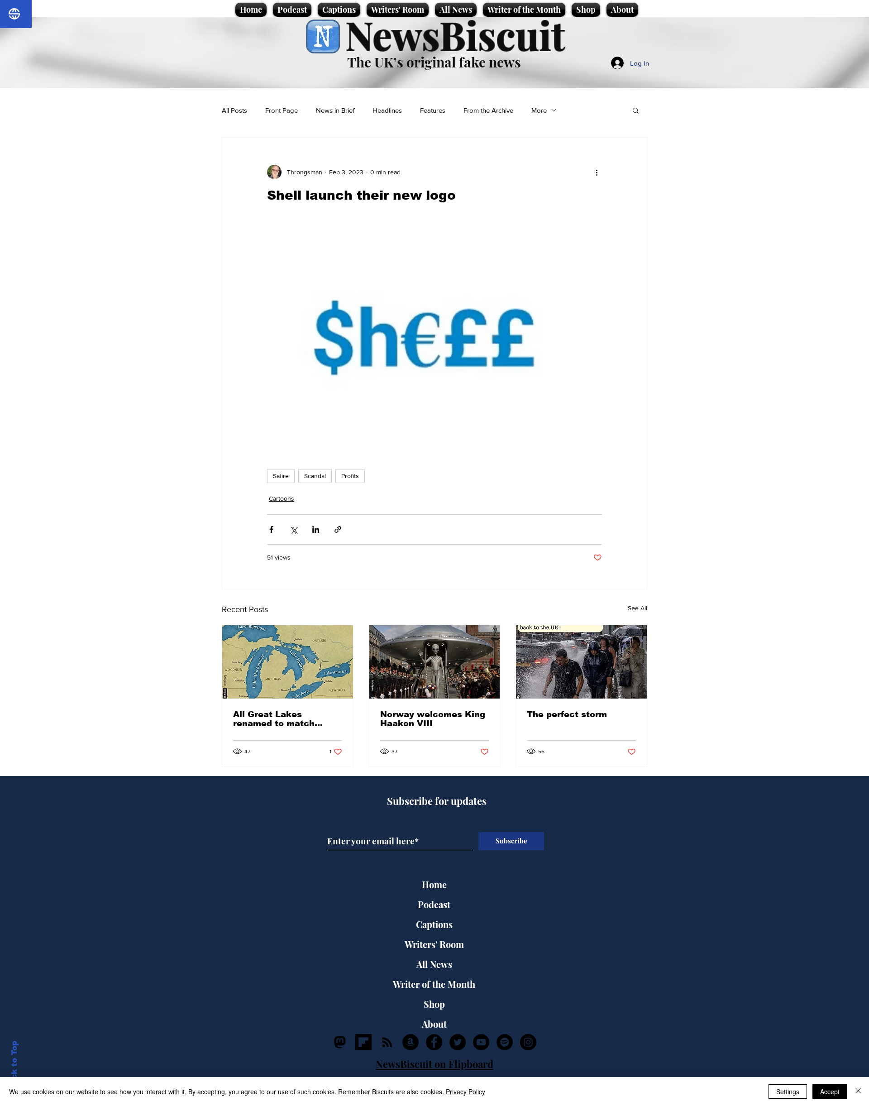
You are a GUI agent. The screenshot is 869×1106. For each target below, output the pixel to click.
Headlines (387, 110)
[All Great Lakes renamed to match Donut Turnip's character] (287, 662)
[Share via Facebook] (271, 529)
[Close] (858, 1091)
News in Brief (335, 110)
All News (434, 964)
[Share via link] (338, 529)
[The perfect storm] (581, 662)
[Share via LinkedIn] (315, 529)
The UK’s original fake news (434, 62)
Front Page (281, 110)
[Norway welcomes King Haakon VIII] (434, 662)
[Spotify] (505, 1042)
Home (434, 884)
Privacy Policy (465, 1091)
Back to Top (14, 1065)
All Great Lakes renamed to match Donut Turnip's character (274, 719)
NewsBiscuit (455, 35)
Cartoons (281, 498)
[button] (635, 110)
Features (432, 110)
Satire (281, 475)
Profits (350, 475)
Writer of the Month (434, 984)
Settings (787, 1091)
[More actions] (596, 172)
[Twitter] (457, 1042)
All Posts (234, 110)
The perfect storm (567, 714)
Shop (434, 1004)
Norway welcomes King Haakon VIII (432, 719)
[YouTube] (481, 1042)
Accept (830, 1091)
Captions (434, 924)
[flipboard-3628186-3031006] (363, 1042)
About (434, 1024)
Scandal (315, 475)
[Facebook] (434, 1042)
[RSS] (387, 1042)
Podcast (434, 904)
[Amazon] (410, 1042)
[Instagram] (528, 1042)
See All (637, 608)
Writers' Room (434, 944)
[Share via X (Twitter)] (293, 529)
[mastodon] (340, 1042)
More (539, 110)
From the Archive (488, 110)
